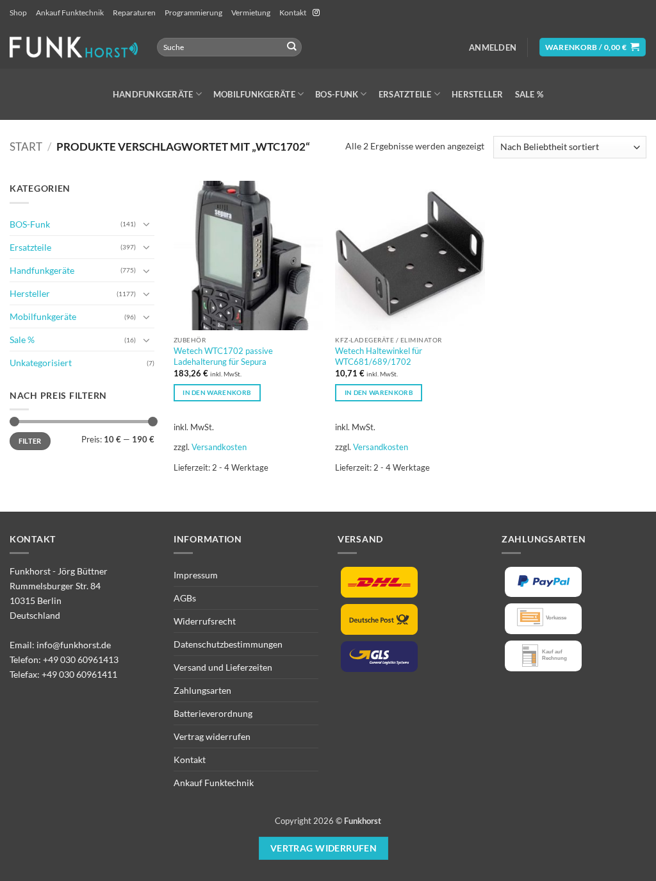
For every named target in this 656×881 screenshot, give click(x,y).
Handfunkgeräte (153, 94)
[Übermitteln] (291, 47)
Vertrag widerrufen (212, 736)
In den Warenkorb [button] (217, 392)
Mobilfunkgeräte (254, 94)
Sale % (529, 94)
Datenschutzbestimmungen (228, 644)
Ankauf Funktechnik (70, 12)
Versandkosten (219, 447)
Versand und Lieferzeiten (223, 667)
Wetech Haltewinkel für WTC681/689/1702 (378, 356)
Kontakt (292, 12)
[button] (492, 47)
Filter (30, 441)
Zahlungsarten (202, 690)
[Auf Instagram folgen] (316, 13)
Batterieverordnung (213, 713)
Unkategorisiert (41, 362)
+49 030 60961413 (81, 659)
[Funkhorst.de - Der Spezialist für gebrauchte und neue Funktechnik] (74, 47)
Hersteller (478, 94)
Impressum (196, 574)
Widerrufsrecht (205, 621)
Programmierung (193, 12)
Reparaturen (134, 12)
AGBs (185, 597)
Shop (18, 12)
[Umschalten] (146, 224)
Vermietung (250, 12)
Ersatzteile (405, 94)
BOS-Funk (336, 94)
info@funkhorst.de (74, 644)
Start (26, 146)
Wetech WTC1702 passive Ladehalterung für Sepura (223, 356)
